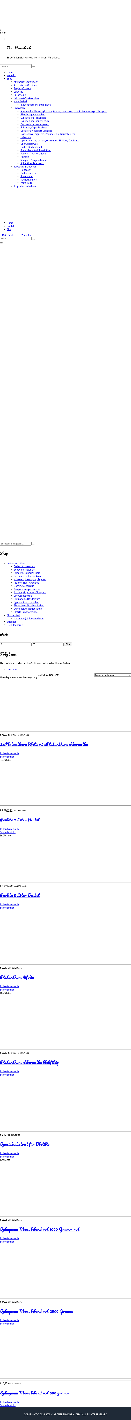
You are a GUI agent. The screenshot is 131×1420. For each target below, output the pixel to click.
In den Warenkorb (9, 753)
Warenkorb (26, 235)
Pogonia (24, 156)
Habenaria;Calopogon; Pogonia (30, 579)
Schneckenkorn (28, 179)
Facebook (12, 669)
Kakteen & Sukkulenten (26, 98)
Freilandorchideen (16, 525)
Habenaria (25, 137)
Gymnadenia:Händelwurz (27, 599)
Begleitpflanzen (22, 88)
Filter (68, 644)
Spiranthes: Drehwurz (32, 163)
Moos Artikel (20, 101)
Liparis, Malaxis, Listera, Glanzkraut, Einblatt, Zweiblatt (49, 140)
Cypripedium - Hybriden (26, 602)
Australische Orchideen (26, 85)
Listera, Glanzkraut (24, 586)
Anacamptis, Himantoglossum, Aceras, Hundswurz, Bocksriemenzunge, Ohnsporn (63, 111)
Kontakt (11, 75)
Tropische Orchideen (25, 186)
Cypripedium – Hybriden (33, 117)
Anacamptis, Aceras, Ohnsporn (30, 592)
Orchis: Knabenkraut (31, 147)
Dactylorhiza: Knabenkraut (34, 124)
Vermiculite (26, 182)
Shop (9, 78)
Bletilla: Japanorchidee (32, 114)
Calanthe (18, 91)
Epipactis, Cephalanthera (33, 127)
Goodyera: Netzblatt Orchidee (36, 130)
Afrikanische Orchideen (26, 81)
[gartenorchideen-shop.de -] (34, 26)
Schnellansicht (8, 756)
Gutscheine (20, 95)
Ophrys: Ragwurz (29, 143)
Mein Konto (7, 235)
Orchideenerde (28, 173)
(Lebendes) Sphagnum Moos (35, 104)
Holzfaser (25, 169)
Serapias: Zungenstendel (33, 160)
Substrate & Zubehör (25, 166)
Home (10, 72)
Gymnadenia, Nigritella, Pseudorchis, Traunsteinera (47, 134)
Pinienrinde (26, 176)
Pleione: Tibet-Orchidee (33, 153)
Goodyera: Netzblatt (24, 569)
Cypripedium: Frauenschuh (34, 121)
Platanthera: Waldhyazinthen (35, 150)
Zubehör (11, 621)
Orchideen (19, 108)
